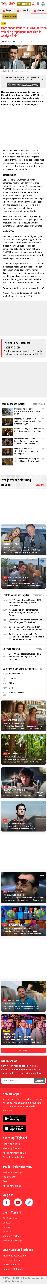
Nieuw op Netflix (11, 1144)
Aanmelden (39, 1081)
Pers (5, 1181)
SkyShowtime (10, 1218)
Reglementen (9, 1177)
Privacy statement (12, 1260)
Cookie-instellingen (13, 1269)
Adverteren (8, 1231)
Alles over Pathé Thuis (14, 1153)
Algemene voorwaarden (15, 1255)
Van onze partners (12, 1236)
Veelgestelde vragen (13, 1172)
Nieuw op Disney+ (12, 1148)
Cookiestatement (12, 1264)
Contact (7, 1222)
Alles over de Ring (12, 1186)
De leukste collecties (13, 1157)
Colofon (7, 1227)
